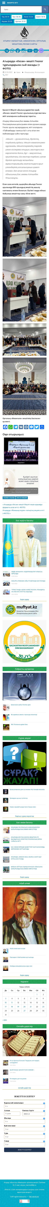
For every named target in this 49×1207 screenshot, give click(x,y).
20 (24, 1007)
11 (12, 1003)
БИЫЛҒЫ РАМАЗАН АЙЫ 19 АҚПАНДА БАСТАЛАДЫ (28, 581)
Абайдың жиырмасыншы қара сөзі (21, 966)
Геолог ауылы (9, 498)
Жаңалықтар (29, 72)
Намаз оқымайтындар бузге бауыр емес (23, 807)
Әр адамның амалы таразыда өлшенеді (24, 714)
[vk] (36, 53)
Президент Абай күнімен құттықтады (22, 957)
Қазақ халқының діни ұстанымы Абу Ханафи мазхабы (27, 789)
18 (12, 1007)
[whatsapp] (12, 53)
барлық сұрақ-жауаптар (24, 816)
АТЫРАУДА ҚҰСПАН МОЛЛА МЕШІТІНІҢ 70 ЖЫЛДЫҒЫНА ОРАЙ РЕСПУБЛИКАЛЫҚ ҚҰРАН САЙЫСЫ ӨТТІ (26, 839)
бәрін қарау (24, 599)
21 (30, 1007)
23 (43, 1007)
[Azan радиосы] (41, 53)
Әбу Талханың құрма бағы (19, 724)
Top (47, 1205)
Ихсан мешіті (22, 498)
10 (5, 1003)
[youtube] (29, 53)
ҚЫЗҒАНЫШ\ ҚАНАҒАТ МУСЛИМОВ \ (22, 1070)
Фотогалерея (40, 72)
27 (24, 1011)
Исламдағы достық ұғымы (18, 1078)
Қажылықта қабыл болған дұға (21, 705)
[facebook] (17, 53)
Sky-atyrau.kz (34, 1196)
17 (5, 1007)
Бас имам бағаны (24, 822)
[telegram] (7, 53)
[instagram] (23, 53)
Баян (18, 72)
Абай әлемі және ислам (17, 948)
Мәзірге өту (12, 3)
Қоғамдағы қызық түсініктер (19, 798)
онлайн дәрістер (24, 1088)
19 (18, 1007)
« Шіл (5, 1020)
